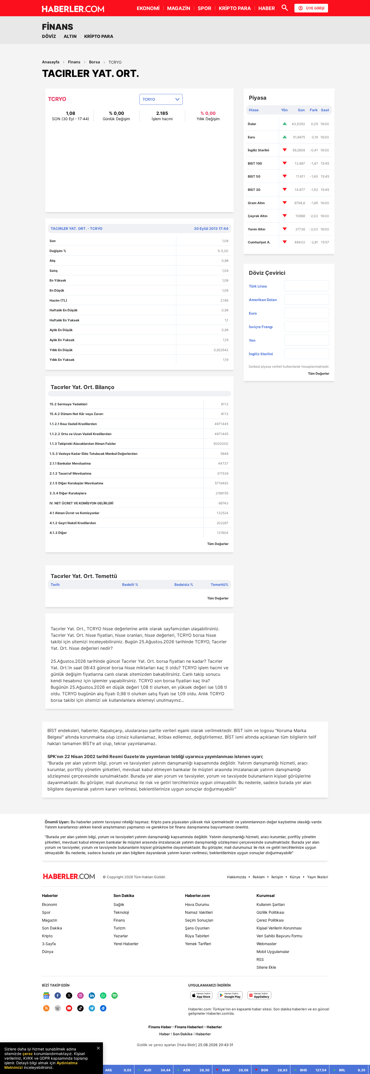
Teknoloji (121, 912)
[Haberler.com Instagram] (80, 996)
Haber (164, 1034)
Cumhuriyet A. (259, 242)
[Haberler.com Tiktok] (80, 1008)
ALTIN (70, 36)
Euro (251, 137)
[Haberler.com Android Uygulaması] (230, 995)
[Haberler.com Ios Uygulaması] (201, 995)
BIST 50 (254, 176)
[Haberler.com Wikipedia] (57, 1008)
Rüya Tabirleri (197, 935)
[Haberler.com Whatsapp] (103, 996)
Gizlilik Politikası (270, 912)
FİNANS (57, 27)
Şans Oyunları (197, 928)
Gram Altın (256, 203)
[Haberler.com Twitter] (69, 996)
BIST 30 (254, 190)
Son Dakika (52, 928)
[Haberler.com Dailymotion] (103, 1008)
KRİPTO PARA (235, 8)
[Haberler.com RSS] (46, 1008)
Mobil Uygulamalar (273, 951)
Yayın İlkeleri (317, 877)
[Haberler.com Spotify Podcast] (114, 996)
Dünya (47, 951)
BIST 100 (255, 163)
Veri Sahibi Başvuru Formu (279, 935)
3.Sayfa (49, 943)
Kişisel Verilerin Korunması (279, 928)
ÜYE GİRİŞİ (315, 8)
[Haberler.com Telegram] (91, 1008)
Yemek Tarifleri (198, 943)
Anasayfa (50, 62)
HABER (266, 8)
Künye (295, 877)
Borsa (94, 62)
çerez (27, 1053)
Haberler (50, 895)
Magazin (49, 920)
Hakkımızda (236, 877)
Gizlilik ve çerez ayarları (156, 1045)
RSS (260, 959)
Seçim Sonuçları (199, 920)
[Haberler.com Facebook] (57, 996)
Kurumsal (266, 895)
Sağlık (118, 904)
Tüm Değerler (218, 544)
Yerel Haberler (125, 943)
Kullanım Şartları (271, 904)
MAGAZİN (178, 8)
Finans (74, 62)
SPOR (204, 8)
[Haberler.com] (69, 877)
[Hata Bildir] (187, 1045)
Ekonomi (49, 904)
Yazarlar (120, 935)
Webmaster (267, 943)
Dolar (252, 124)
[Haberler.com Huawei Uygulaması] (259, 995)
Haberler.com (197, 895)
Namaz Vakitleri (199, 912)
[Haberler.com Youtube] (69, 1008)
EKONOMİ (148, 8)
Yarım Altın (256, 229)
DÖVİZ (49, 36)
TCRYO (115, 62)
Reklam (259, 877)
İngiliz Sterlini (258, 150)
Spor (46, 912)
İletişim (277, 877)
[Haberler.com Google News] (46, 996)
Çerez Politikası (270, 920)
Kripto (47, 935)
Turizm (119, 928)
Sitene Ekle (266, 967)
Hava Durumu (197, 904)
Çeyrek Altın (257, 216)
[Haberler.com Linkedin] (91, 996)
